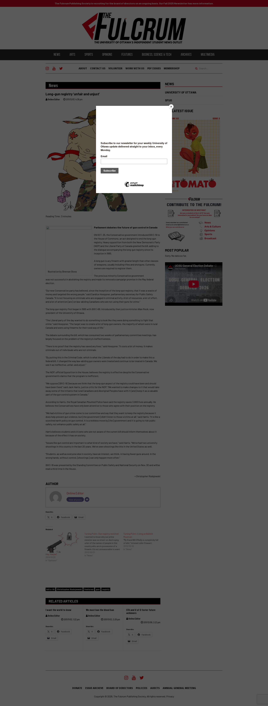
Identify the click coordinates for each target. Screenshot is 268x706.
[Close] (171, 106)
